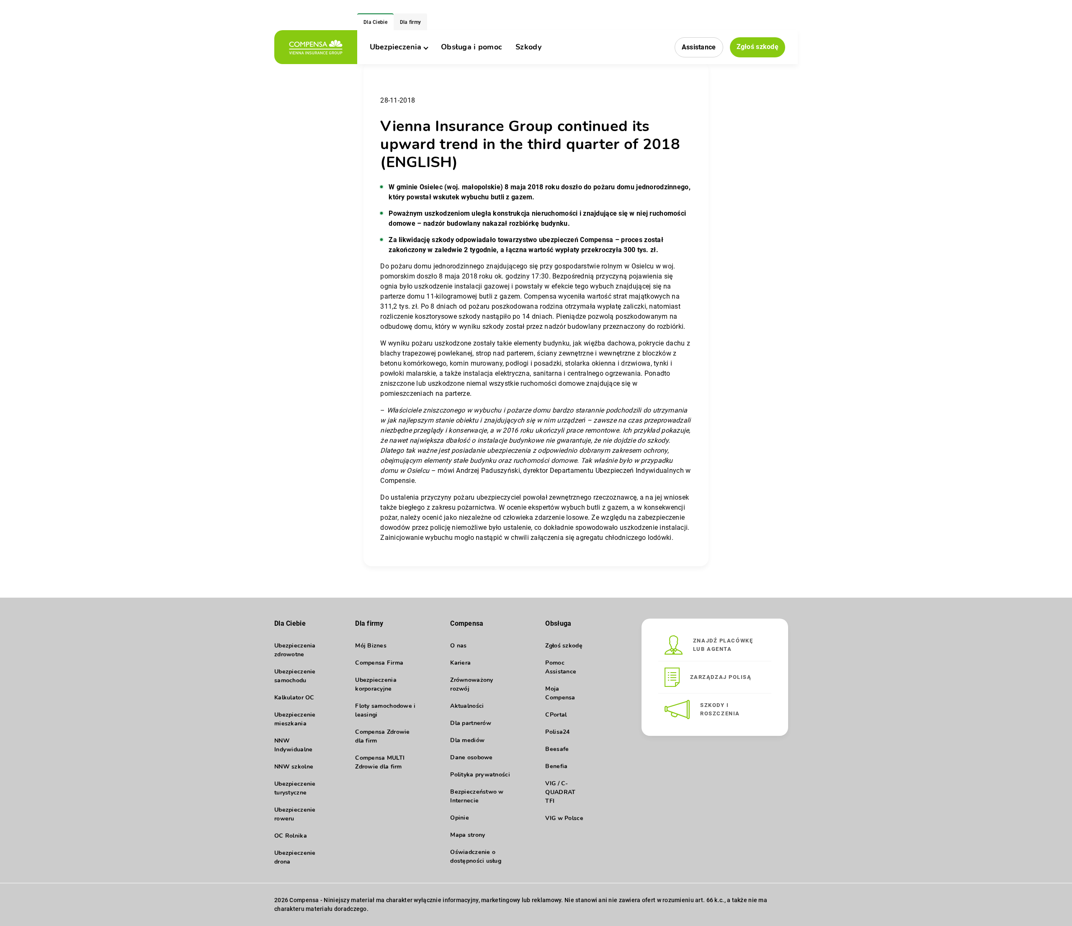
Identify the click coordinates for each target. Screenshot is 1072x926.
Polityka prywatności (480, 775)
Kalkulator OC (294, 698)
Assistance (699, 47)
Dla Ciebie (375, 22)
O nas (458, 646)
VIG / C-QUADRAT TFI (560, 792)
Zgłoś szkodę (757, 47)
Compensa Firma (379, 663)
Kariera (460, 663)
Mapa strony (467, 835)
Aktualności (467, 706)
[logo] (315, 47)
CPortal (556, 715)
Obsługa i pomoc (471, 47)
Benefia (556, 766)
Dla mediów (467, 740)
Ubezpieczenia (395, 47)
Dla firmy (410, 22)
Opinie (459, 818)
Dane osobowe (471, 757)
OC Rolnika (290, 836)
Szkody (528, 47)
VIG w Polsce (564, 818)
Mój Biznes (371, 646)
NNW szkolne (293, 767)
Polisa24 (557, 732)
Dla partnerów (470, 723)
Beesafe (557, 749)
